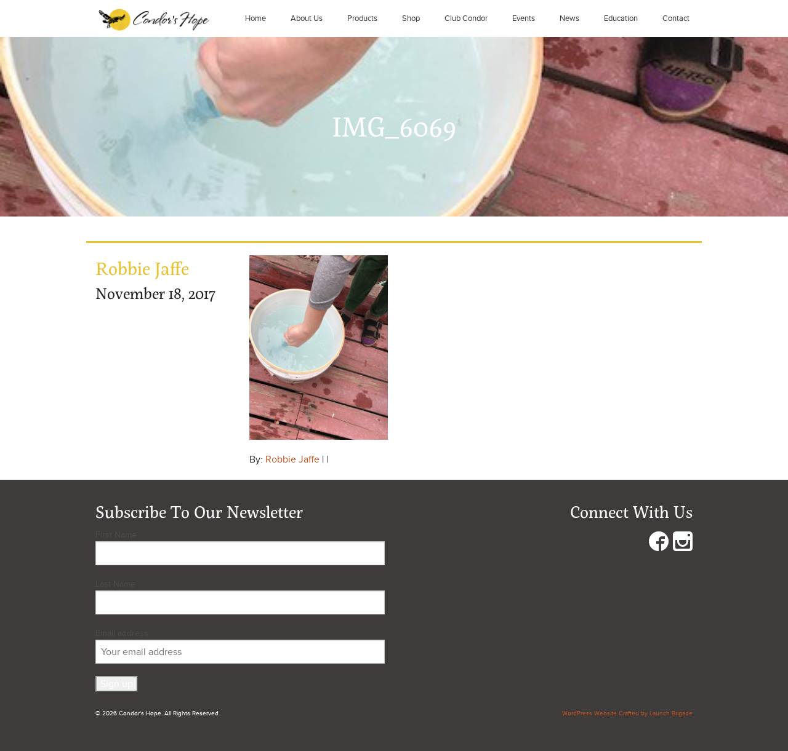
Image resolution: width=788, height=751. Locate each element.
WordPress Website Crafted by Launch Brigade (627, 713)
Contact (676, 18)
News (569, 18)
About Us (307, 18)
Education (621, 18)
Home (255, 18)
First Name (116, 535)
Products (362, 18)
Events (523, 18)
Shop (411, 18)
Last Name (115, 584)
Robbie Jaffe (292, 459)
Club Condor (466, 18)
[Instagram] (683, 544)
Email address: (122, 633)
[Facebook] (659, 544)
